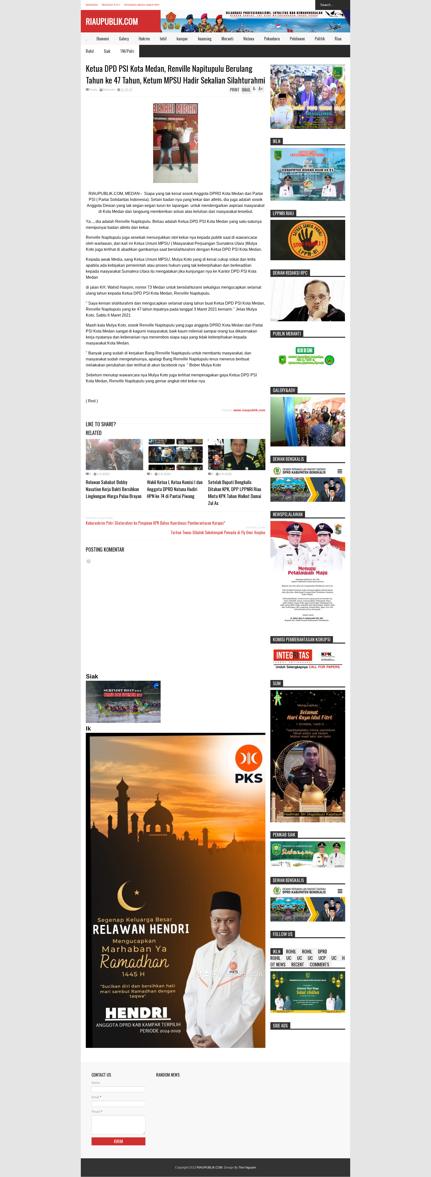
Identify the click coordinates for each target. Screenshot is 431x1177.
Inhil (163, 39)
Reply (93, 89)
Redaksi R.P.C (111, 4)
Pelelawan (297, 39)
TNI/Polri (127, 51)
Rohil (90, 51)
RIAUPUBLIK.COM (112, 21)
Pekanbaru (272, 39)
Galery (124, 39)
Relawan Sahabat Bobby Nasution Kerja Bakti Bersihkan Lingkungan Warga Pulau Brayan (113, 488)
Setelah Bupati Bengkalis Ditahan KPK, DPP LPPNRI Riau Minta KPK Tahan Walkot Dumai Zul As (234, 492)
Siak (107, 51)
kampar (182, 39)
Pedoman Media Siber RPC (142, 4)
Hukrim (144, 39)
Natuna (248, 39)
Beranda (92, 4)
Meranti (227, 39)
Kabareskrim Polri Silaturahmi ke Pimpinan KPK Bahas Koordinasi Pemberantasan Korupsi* (155, 523)
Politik (320, 39)
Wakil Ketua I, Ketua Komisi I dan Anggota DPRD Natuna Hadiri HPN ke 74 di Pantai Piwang (175, 488)
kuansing (205, 39)
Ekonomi (103, 39)
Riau (338, 39)
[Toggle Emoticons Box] (88, 561)
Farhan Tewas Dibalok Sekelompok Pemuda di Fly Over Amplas (218, 532)
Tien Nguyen (247, 1167)
